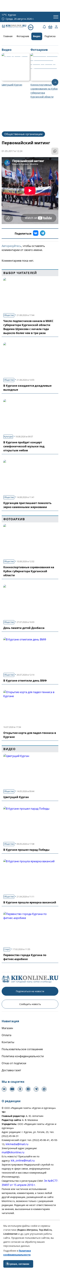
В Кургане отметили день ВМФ (25, 680)
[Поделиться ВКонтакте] (35, 233)
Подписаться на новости (30, 991)
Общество (9, 315)
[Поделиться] (54, 151)
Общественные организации (23, 134)
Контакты (8, 1042)
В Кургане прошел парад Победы (26, 850)
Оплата (6, 1035)
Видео (36, 36)
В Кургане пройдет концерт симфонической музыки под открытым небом (23, 446)
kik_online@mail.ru (23, 1160)
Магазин (7, 1028)
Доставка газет (11, 1070)
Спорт (7, 949)
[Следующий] (55, 82)
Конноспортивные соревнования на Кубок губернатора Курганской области (28, 571)
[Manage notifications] (7, 1263)
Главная (7, 36)
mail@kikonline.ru (13, 1152)
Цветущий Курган (16, 797)
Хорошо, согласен (18, 1263)
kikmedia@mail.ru (17, 1144)
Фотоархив (22, 36)
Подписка (50, 36)
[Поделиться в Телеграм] (42, 233)
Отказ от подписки (14, 1063)
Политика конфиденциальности (23, 1056)
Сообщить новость (30, 1004)
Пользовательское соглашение (22, 1049)
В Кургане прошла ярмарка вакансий (29, 902)
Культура (8, 436)
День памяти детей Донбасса (23, 628)
